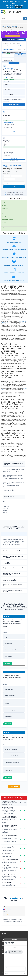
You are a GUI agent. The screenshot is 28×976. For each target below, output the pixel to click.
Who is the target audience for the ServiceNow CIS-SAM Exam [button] (14, 551)
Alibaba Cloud (6, 506)
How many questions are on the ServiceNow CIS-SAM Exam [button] (13, 563)
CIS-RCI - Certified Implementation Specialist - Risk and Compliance (14, 483)
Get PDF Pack (14, 131)
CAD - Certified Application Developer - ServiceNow (11, 486)
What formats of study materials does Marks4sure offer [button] (11, 574)
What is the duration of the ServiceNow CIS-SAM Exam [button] (13, 568)
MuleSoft (5, 510)
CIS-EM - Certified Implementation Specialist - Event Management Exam (13, 490)
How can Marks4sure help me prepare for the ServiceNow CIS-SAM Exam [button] (13, 579)
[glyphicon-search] (25, 18)
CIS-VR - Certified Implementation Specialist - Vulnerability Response (12, 472)
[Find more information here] (15, 956)
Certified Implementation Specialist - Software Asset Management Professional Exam (13, 46)
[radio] (8, 55)
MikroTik (5, 512)
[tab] (14, 534)
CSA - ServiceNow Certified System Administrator (13, 469)
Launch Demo (14, 186)
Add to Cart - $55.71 (14, 104)
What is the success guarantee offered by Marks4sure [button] (12, 585)
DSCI (4, 501)
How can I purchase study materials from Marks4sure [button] (12, 591)
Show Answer (8, 663)
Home (3, 25)
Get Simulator (14, 158)
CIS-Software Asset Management (10, 26)
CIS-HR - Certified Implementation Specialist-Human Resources (12, 476)
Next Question (14, 786)
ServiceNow (8, 25)
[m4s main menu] (2, 21)
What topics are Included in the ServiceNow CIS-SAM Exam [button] (13, 557)
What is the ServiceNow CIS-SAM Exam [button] (12, 534)
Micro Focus (5, 504)
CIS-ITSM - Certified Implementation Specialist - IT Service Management (14, 479)
